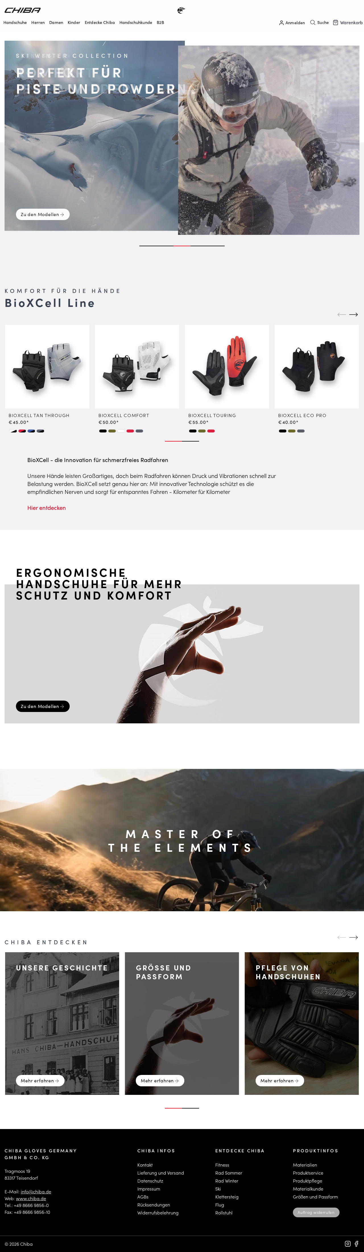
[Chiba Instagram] (348, 1244)
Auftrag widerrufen (316, 1212)
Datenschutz (150, 1181)
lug (221, 1205)
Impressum (148, 1189)
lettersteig (228, 1197)
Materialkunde (308, 1189)
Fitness (222, 1165)
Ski (218, 1189)
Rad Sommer (228, 1173)
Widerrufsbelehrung (158, 1213)
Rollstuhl (224, 1213)
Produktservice (308, 1173)
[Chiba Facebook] (356, 1244)
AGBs (142, 1197)
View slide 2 (190, 441)
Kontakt (145, 1165)
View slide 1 (173, 441)
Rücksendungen (153, 1205)
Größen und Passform (315, 1197)
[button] (13, 431)
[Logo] (93, 10)
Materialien (305, 1165)
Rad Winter (226, 1181)
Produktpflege (307, 1181)
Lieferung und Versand (160, 1173)
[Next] (352, 314)
